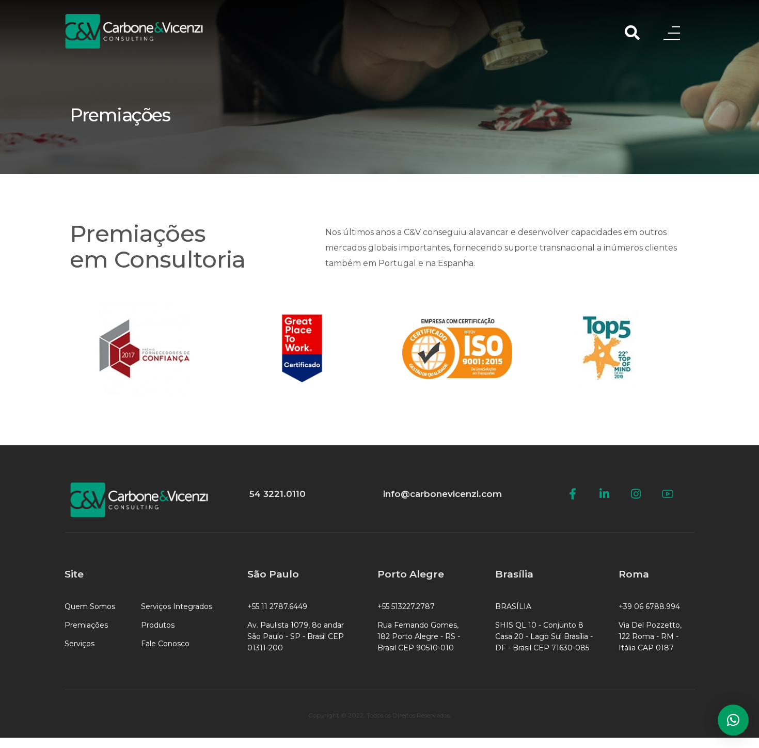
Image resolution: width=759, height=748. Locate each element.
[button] (733, 720)
